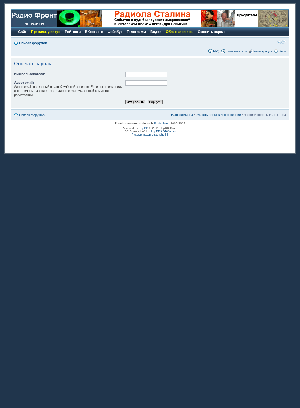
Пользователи (236, 51)
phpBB (143, 128)
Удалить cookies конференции (218, 114)
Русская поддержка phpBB (150, 134)
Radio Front (162, 123)
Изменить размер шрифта (281, 41)
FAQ (216, 51)
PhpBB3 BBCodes (163, 131)
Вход (282, 51)
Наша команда (182, 114)
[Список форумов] (45, 26)
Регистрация (262, 51)
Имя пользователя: (29, 74)
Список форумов (33, 43)
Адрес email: (24, 82)
